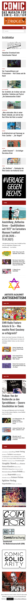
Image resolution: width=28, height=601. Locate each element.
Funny (13, 460)
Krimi (15, 466)
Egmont (24, 458)
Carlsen (10, 454)
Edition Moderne (17, 458)
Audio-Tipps (6, 303)
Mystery (17, 469)
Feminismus (9, 460)
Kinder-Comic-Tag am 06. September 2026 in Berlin (18, 252)
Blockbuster (4, 454)
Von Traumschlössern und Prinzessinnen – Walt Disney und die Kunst (13, 73)
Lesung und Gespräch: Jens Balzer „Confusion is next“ (19, 429)
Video (3, 68)
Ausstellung (12, 452)
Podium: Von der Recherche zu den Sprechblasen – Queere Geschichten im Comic (13, 401)
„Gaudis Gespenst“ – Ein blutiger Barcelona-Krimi (12, 151)
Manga (10, 469)
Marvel (14, 469)
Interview (4, 110)
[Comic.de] (14, 8)
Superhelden (6, 483)
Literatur (5, 469)
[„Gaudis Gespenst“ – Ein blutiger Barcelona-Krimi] (14, 146)
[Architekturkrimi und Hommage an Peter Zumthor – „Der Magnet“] (14, 128)
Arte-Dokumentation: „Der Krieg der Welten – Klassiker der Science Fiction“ (19, 421)
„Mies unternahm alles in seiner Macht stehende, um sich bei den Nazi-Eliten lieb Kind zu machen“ (12, 114)
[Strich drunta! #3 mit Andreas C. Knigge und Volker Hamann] (6, 359)
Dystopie (11, 458)
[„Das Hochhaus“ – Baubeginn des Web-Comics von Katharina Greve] (14, 163)
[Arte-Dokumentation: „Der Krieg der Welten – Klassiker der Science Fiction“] (6, 422)
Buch (3, 89)
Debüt (7, 458)
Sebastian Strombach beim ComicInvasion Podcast (11, 53)
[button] (14, 21)
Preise (24, 471)
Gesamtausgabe (19, 460)
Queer (3, 474)
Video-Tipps (6, 376)
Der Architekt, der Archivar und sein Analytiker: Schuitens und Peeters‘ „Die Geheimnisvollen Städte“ (13, 94)
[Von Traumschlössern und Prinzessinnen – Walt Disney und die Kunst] (14, 66)
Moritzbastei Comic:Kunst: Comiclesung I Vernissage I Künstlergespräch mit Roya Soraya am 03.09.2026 (19, 262)
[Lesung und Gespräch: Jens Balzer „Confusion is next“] (6, 431)
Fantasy (4, 460)
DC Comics (4, 458)
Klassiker (10, 466)
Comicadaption (17, 454)
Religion (6, 474)
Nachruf (21, 469)
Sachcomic (18, 474)
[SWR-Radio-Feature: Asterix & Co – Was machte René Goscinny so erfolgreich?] (14, 319)
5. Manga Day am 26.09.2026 (16, 270)
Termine (5, 202)
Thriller (14, 484)
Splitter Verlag (9, 480)
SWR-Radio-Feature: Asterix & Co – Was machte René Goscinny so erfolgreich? (13, 328)
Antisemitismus (5, 451)
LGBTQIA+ (19, 466)
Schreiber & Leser (6, 477)
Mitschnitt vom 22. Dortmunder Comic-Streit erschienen (18, 437)
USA (16, 483)
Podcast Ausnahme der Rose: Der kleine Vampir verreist (18, 349)
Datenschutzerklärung (20, 599)
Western (20, 484)
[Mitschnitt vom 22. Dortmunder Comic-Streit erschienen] (6, 439)
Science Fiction (17, 477)
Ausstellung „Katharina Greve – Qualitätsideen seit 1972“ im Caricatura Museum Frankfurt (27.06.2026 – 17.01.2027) (14, 230)
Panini (14, 471)
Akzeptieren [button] (10, 599)
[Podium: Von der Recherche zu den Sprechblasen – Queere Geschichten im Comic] (14, 392)
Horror (22, 463)
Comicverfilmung (14, 456)
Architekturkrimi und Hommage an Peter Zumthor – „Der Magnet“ (13, 134)
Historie (18, 463)
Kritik (6, 89)
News (3, 166)
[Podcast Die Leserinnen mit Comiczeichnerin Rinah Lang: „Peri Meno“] (6, 367)
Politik (20, 471)
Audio (3, 50)
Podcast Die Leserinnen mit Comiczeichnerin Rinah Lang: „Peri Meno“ (19, 365)
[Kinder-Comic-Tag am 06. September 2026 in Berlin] (6, 255)
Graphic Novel (9, 463)
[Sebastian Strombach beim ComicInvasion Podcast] (14, 48)
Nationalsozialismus (7, 471)
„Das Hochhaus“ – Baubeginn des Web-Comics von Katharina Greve (13, 169)
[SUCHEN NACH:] (14, 31)
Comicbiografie (6, 456)
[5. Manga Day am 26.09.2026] (6, 273)
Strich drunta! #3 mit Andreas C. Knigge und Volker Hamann (18, 357)
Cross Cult (22, 456)
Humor (4, 466)
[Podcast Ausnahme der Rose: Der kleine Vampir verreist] (6, 351)
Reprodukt (12, 474)
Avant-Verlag (20, 451)
